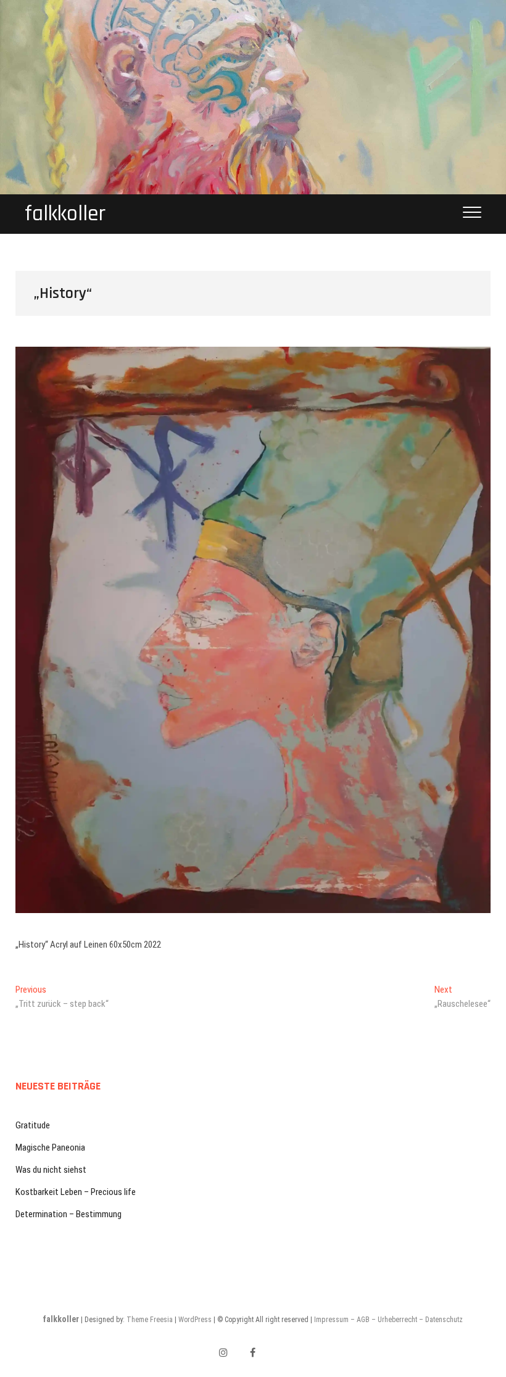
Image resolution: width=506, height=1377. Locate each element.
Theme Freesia (149, 1319)
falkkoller (65, 214)
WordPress (195, 1319)
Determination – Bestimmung (68, 1214)
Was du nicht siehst (50, 1169)
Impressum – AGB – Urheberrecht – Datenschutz (388, 1319)
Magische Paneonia (50, 1147)
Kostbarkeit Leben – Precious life (75, 1191)
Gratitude (32, 1125)
